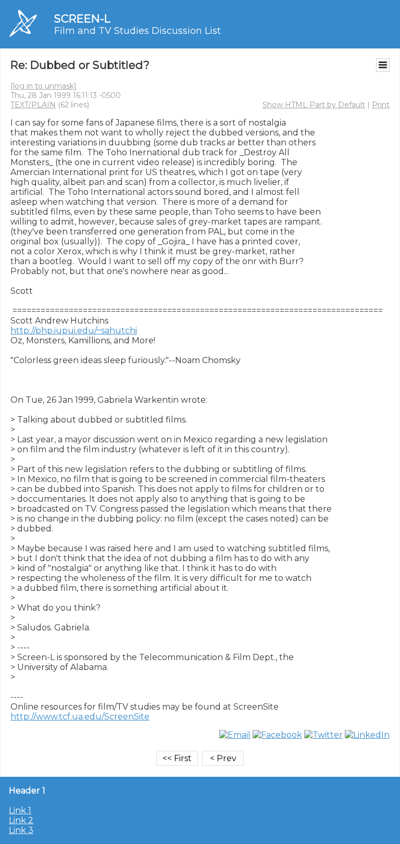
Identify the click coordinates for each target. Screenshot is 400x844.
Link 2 (21, 820)
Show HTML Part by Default (313, 104)
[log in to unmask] (43, 86)
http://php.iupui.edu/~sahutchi (73, 331)
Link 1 (20, 810)
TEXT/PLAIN (33, 104)
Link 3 (21, 830)
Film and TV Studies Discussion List (137, 30)
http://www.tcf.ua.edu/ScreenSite (79, 717)
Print (381, 104)
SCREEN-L (82, 18)
